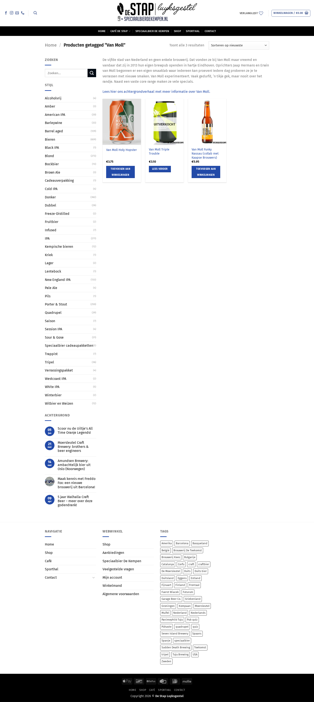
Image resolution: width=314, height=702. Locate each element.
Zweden (166, 661)
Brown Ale (52, 172)
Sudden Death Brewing (175, 647)
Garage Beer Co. (171, 598)
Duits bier (201, 571)
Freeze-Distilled (57, 214)
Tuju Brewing (181, 654)
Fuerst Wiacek (170, 592)
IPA (47, 238)
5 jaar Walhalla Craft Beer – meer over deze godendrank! (75, 501)
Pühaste (166, 626)
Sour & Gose (54, 337)
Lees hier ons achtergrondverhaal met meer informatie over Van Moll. (156, 92)
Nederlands (198, 612)
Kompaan (185, 606)
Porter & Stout (56, 304)
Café (48, 561)
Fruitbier (51, 222)
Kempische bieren (59, 247)
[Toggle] (93, 577)
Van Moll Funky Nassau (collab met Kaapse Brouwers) (205, 153)
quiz (195, 626)
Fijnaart (166, 585)
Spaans (196, 633)
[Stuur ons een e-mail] (17, 13)
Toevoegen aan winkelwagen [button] (120, 171)
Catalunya (167, 564)
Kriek (49, 255)
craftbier (203, 564)
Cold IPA (51, 189)
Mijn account (112, 577)
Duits (187, 571)
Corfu (181, 564)
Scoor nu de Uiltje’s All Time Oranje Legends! (75, 430)
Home (102, 31)
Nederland (180, 612)
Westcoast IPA (55, 379)
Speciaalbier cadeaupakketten (69, 346)
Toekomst (200, 647)
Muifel (165, 612)
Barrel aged (54, 131)
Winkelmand (112, 586)
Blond (49, 156)
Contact (210, 31)
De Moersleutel (170, 571)
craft (191, 564)
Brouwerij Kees (170, 557)
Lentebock (53, 271)
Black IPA (52, 148)
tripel (165, 654)
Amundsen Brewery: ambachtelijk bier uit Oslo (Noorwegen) (74, 465)
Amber (50, 106)
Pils (47, 296)
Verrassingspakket (59, 370)
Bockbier (52, 164)
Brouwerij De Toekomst (187, 550)
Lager (49, 263)
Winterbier (53, 395)
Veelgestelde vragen (118, 569)
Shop (177, 31)
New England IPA (57, 280)
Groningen (168, 606)
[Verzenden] (92, 73)
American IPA (55, 115)
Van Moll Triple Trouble (159, 151)
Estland (195, 578)
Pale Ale (51, 288)
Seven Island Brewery (174, 633)
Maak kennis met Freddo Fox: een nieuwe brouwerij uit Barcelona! (76, 483)
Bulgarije (189, 557)
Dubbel (50, 205)
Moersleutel (202, 606)
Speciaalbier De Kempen (152, 31)
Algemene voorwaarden (121, 594)
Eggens (182, 578)
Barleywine (53, 123)
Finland (180, 585)
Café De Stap (119, 31)
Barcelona (182, 543)
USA (195, 654)
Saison (50, 321)
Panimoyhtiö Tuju (172, 619)
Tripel (49, 362)
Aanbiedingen (113, 553)
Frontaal (194, 585)
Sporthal (193, 31)
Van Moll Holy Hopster (121, 150)
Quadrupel (53, 313)
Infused (50, 230)
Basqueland (199, 543)
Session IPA (53, 329)
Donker (50, 197)
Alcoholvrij (53, 98)
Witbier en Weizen (59, 403)
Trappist (51, 354)
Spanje (165, 640)
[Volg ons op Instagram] (11, 13)
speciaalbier (182, 640)
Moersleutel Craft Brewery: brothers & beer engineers (73, 447)
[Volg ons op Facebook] (6, 13)
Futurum (188, 592)
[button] (35, 12)
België (165, 550)
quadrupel (182, 626)
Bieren (50, 139)
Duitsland (167, 578)
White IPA (52, 387)
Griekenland (193, 598)
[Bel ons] (22, 13)
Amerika (166, 543)
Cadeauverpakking (59, 180)
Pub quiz (192, 619)
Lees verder (160, 168)
